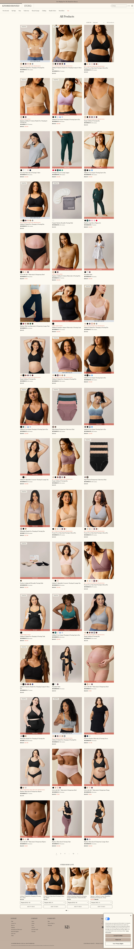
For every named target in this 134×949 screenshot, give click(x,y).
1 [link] (56, 853)
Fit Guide (33, 931)
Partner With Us (51, 923)
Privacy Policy (100, 943)
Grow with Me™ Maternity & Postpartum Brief (32, 274)
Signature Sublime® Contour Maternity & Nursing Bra (66, 276)
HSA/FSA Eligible (15, 931)
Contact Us (13, 923)
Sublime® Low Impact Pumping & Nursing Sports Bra (66, 119)
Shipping (13, 927)
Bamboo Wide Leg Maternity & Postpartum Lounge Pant (35, 326)
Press (33, 925)
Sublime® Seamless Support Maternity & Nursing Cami (66, 327)
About (33, 921)
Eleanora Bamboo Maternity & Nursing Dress (96, 738)
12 (73, 853)
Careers (33, 927)
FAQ (12, 921)
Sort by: (88, 22)
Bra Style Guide (35, 929)
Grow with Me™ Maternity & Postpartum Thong (96, 790)
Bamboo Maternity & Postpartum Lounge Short (96, 842)
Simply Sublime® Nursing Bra (92, 121)
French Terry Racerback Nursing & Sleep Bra (96, 68)
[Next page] (77, 853)
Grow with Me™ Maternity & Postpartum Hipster (33, 842)
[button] (13, 10)
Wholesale (50, 925)
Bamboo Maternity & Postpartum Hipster (31, 791)
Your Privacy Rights (89, 943)
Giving (33, 923)
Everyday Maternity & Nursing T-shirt (30, 172)
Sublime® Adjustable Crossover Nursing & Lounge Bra (34, 479)
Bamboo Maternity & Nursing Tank (61, 842)
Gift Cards (13, 933)
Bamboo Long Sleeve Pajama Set (92, 223)
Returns (13, 925)
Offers (12, 935)
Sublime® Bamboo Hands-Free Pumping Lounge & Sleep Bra (66, 68)
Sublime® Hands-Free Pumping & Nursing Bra (32, 67)
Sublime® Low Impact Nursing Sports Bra (95, 172)
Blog (49, 921)
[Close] (131, 915)
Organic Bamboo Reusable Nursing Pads (62, 223)
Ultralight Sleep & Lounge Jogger (60, 172)
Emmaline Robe (88, 274)
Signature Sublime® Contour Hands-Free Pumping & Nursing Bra (33, 121)
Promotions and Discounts (16, 929)
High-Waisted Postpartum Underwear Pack (63, 429)
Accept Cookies (118, 935)
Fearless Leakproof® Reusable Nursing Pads (31, 583)
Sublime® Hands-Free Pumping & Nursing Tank (32, 636)
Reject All (118, 939)
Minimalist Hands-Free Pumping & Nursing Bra (32, 531)
